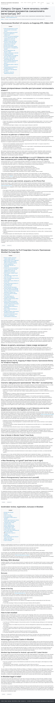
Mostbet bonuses (7, 523)
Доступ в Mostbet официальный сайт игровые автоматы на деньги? (11, 62)
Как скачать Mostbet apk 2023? (11, 32)
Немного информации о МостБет (11, 52)
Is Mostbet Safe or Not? (9, 527)
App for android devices (9, 525)
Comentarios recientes (8, 54)
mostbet (3, 245)
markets (11, 176)
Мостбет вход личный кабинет (10, 46)
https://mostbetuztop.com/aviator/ (22, 555)
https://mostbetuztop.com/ (11, 17)
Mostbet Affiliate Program (9, 526)
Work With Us (34, 3)
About (25, 2)
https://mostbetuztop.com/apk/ (47, 414)
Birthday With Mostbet (8, 512)
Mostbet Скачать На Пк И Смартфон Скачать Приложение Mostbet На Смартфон (25, 251)
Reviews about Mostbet (9, 539)
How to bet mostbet (8, 516)
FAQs (39, 2)
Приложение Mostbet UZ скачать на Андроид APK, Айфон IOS (27, 23)
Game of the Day (7, 514)
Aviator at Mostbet (8, 540)
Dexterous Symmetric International (10, 2)
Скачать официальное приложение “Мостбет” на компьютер (9, 265)
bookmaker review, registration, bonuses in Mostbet (22, 507)
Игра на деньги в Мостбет (9, 43)
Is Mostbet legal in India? (9, 522)
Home (22, 2)
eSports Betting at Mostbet (9, 529)
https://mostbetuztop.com (6, 185)
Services (29, 2)
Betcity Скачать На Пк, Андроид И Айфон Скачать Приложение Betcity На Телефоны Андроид (11, 261)
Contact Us (42, 3)
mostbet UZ (9, 245)
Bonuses (6, 513)
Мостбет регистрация (9, 45)
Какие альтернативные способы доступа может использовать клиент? (11, 30)
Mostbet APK (6, 535)
